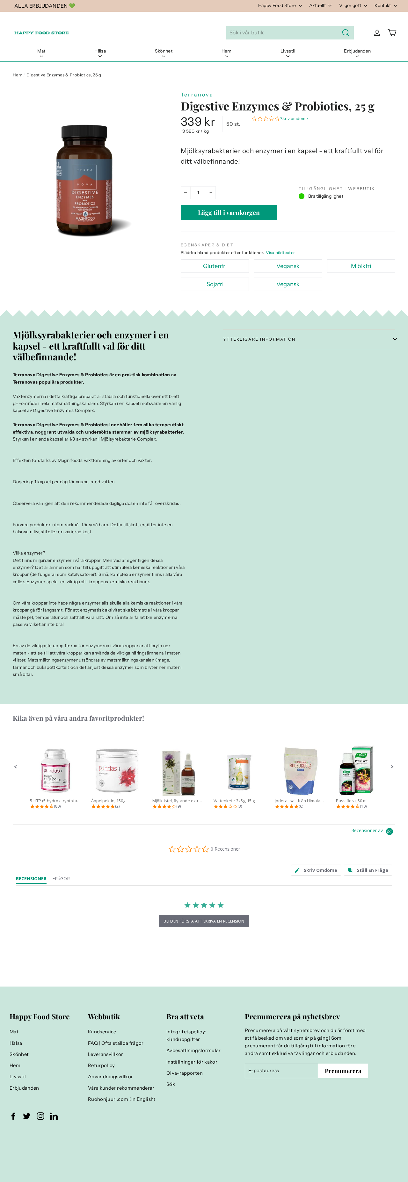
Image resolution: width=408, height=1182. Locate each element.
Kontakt (383, 5)
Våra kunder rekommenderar (121, 1088)
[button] (15, 767)
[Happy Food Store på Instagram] (40, 1116)
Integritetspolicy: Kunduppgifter (186, 1035)
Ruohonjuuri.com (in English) (122, 1099)
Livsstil (287, 51)
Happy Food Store (277, 5)
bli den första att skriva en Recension (204, 921)
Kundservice (102, 1032)
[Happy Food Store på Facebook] (13, 1116)
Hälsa (100, 51)
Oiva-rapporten (184, 1073)
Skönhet (163, 51)
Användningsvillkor (110, 1076)
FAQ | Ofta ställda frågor (116, 1043)
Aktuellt (318, 5)
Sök (170, 1084)
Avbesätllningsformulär (193, 1050)
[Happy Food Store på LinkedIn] (54, 1116)
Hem (227, 51)
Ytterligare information (259, 339)
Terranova (197, 94)
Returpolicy (101, 1065)
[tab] (316, 870)
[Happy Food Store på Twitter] (27, 1116)
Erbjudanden (357, 51)
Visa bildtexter (280, 252)
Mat (41, 51)
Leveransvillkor (105, 1054)
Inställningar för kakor (191, 1062)
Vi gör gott (350, 5)
